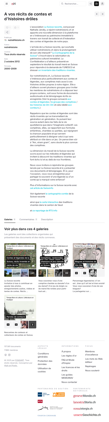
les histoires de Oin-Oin (42, 104)
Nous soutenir (92, 370)
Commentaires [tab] (28, 219)
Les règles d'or (69, 355)
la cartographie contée (57, 193)
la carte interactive (49, 202)
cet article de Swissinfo (41, 188)
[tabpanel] (54, 281)
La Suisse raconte (53, 27)
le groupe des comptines (63, 102)
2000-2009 (10, 68)
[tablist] (54, 219)
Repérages (90, 366)
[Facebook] (5, 355)
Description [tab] (47, 219)
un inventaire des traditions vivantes (56, 70)
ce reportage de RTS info (44, 210)
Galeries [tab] (9, 219)
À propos (66, 351)
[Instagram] (9, 355)
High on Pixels (11, 365)
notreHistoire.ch (16, 40)
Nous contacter (69, 382)
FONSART (19, 360)
